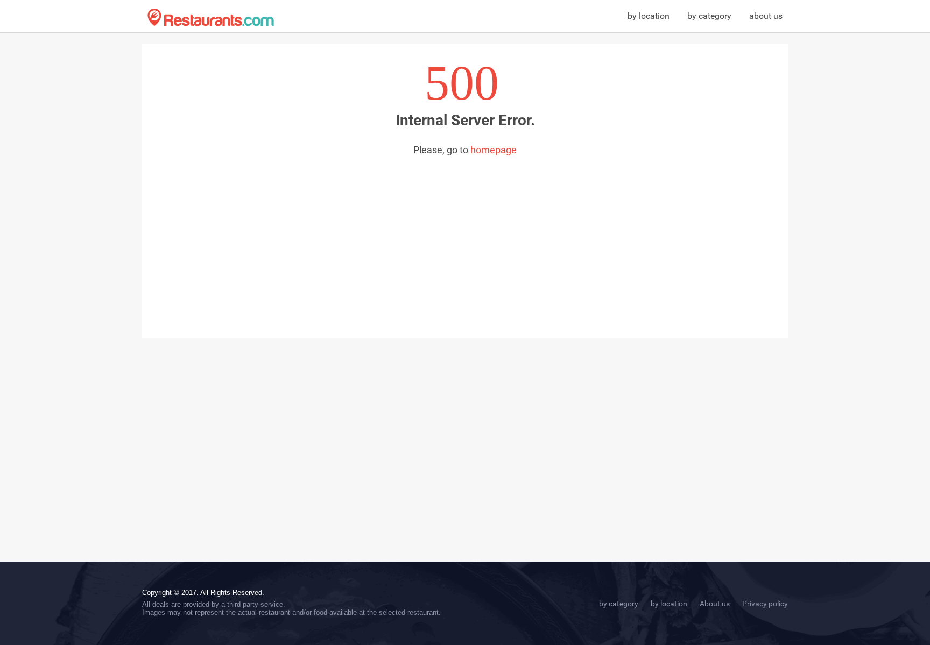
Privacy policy (765, 603)
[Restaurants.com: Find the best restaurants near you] (210, 17)
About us (715, 603)
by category (709, 16)
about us (766, 16)
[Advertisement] (465, 236)
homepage (493, 149)
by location (649, 16)
